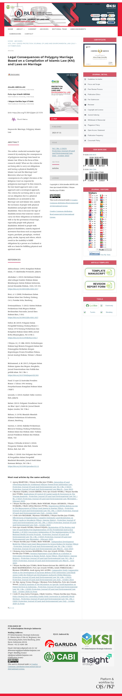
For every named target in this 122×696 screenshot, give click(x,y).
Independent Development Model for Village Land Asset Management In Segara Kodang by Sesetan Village (45, 542)
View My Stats (105, 255)
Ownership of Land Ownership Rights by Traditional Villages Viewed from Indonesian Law (42, 483)
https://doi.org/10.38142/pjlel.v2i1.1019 (27, 113)
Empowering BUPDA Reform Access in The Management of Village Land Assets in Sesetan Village (45, 507)
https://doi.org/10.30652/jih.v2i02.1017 (23, 289)
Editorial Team (59, 29)
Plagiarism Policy (94, 125)
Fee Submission (93, 99)
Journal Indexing (93, 115)
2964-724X (92, 169)
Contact (29, 34)
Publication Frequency (95, 135)
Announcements (78, 29)
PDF (55, 119)
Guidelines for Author (95, 79)
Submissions (15, 34)
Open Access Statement (96, 130)
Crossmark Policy (94, 140)
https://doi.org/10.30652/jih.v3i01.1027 (23, 317)
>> (13, 608)
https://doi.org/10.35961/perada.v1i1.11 (23, 466)
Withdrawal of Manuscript (96, 120)
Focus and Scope (94, 84)
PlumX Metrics (22, 119)
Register (88, 4)
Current (32, 29)
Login (97, 4)
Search (109, 29)
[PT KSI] (97, 652)
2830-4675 (92, 155)
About (20, 29)
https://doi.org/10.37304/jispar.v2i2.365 (23, 375)
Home (10, 29)
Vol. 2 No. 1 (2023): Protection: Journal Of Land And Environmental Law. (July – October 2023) (42, 44)
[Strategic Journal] (97, 666)
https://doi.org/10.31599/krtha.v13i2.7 (23, 338)
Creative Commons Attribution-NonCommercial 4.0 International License (64, 203)
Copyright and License (95, 110)
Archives (44, 29)
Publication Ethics (94, 94)
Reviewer (91, 105)
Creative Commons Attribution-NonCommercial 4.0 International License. (62, 214)
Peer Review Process (95, 89)
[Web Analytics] (94, 255)
